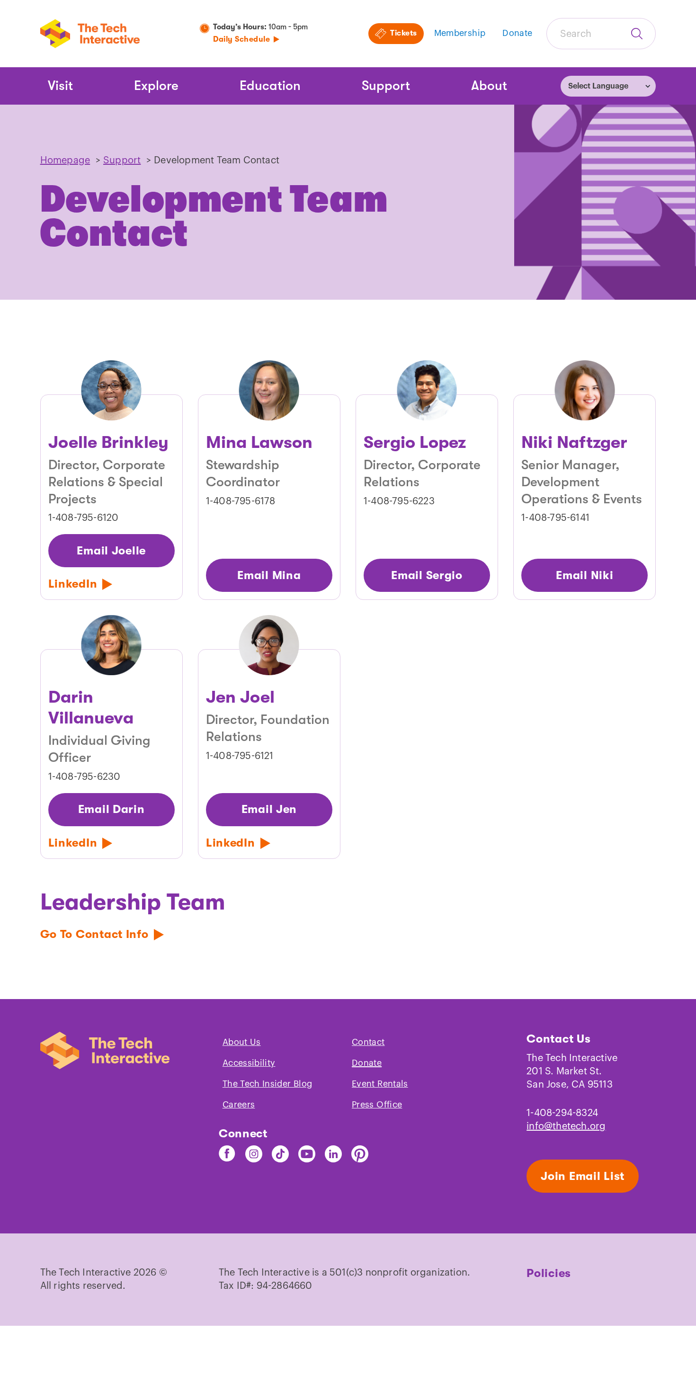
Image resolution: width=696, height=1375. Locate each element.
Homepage (65, 160)
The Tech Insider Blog (267, 1084)
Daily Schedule (241, 39)
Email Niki (584, 575)
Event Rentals (380, 1084)
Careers (239, 1104)
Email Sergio (427, 575)
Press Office (377, 1104)
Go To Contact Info (94, 934)
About (489, 85)
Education (270, 85)
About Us (242, 1042)
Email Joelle (111, 550)
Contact (368, 1042)
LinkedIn (73, 583)
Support (386, 85)
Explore (156, 85)
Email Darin (111, 809)
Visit (60, 85)
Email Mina (269, 575)
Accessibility (249, 1063)
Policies (548, 1273)
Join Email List (583, 1176)
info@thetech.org (566, 1126)
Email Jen (269, 809)
